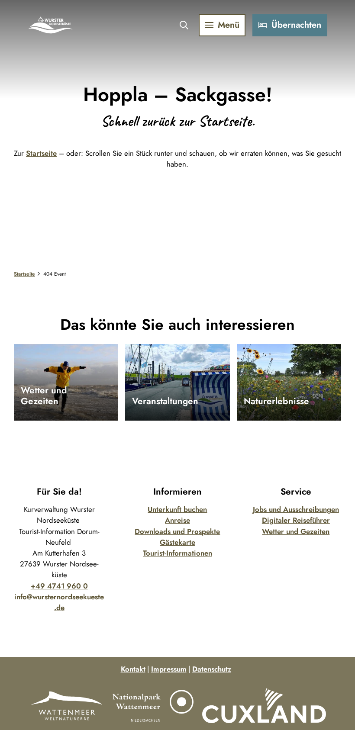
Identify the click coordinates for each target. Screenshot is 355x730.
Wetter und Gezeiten (295, 531)
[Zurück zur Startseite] (51, 25)
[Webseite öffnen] (66, 705)
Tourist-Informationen (177, 553)
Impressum (169, 669)
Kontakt (133, 669)
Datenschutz (211, 669)
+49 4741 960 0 (59, 586)
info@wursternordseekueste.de (59, 602)
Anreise (177, 520)
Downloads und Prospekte (177, 531)
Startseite (41, 153)
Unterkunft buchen (177, 509)
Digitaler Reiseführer (296, 520)
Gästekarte (177, 542)
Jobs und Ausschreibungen (296, 509)
